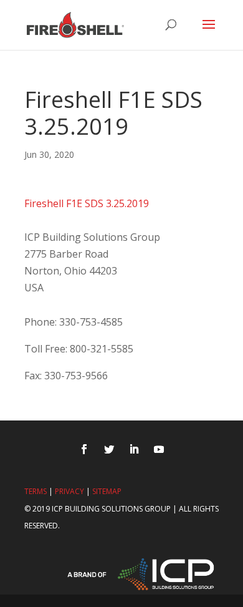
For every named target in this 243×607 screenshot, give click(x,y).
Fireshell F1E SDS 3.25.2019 (86, 203)
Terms (35, 491)
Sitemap (107, 491)
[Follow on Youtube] (159, 449)
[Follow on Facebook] (84, 449)
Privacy (69, 491)
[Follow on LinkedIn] (134, 449)
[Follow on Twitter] (109, 449)
